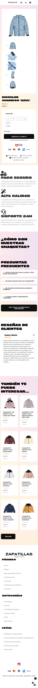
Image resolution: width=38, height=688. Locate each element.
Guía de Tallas (9, 577)
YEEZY (6, 617)
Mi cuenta (7, 581)
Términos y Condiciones (13, 634)
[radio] (8, 118)
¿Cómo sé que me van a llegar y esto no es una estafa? (18, 273)
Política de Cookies (11, 645)
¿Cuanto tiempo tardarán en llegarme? (15, 297)
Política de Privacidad (12, 642)
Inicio (6, 565)
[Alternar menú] (21, 3)
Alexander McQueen (11, 609)
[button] (25, 2)
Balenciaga (8, 621)
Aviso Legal (8, 649)
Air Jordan (8, 601)
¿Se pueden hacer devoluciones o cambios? (17, 288)
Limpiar (8, 126)
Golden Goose (9, 613)
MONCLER (9, 113)
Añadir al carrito (19, 136)
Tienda (6, 569)
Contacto (7, 589)
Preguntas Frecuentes (12, 573)
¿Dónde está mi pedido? (12, 585)
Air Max (6, 605)
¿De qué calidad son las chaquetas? (19, 281)
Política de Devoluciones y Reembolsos (19, 638)
